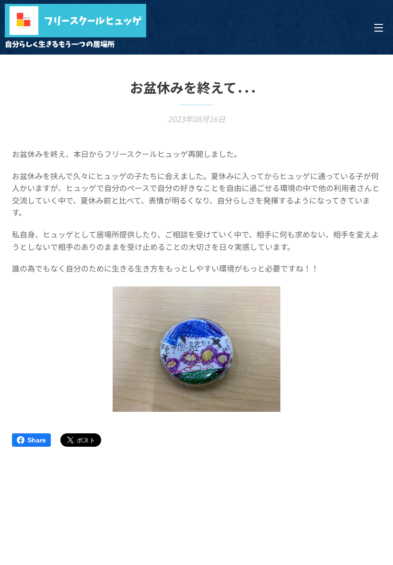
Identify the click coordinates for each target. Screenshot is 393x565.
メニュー (378, 27)
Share (36, 440)
